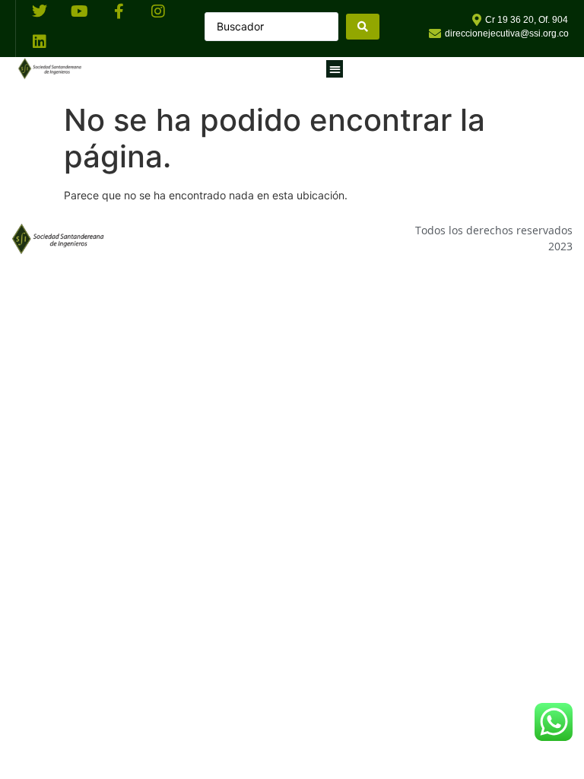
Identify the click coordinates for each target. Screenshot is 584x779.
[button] (335, 69)
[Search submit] (362, 27)
